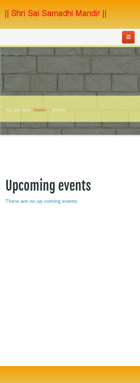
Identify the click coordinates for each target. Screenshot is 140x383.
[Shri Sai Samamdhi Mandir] (55, 14)
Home (40, 110)
